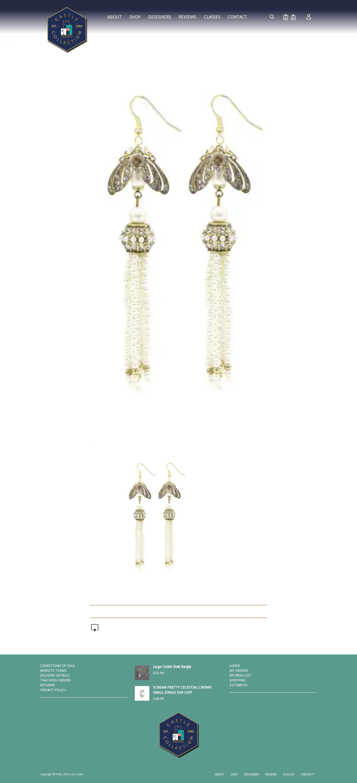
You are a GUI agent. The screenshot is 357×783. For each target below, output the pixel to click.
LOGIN (235, 666)
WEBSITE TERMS (53, 670)
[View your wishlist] (293, 17)
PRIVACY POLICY (53, 690)
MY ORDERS (239, 670)
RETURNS (47, 685)
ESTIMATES (239, 685)
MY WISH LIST (241, 675)
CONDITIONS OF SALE (57, 666)
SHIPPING (238, 680)
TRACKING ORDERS (55, 680)
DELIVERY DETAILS (54, 675)
